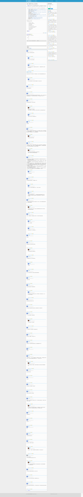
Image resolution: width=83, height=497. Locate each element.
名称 (28, 36)
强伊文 (30, 107)
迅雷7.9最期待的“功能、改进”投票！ (32, 3)
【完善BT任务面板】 (30, 24)
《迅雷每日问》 (28, 5)
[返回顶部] (82, 496)
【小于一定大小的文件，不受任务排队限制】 (33, 26)
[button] (27, 40)
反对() (30, 56)
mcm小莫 (30, 171)
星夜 (28, 419)
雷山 (29, 185)
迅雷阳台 (29, 1)
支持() (28, 56)
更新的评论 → (29, 490)
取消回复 (31, 34)
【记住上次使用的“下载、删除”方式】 (32, 27)
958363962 (29, 433)
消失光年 (29, 341)
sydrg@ (28, 34)
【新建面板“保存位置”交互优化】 (32, 23)
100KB (28, 334)
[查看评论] (82, 494)
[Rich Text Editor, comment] (36, 43)
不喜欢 (50, 7)
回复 (32, 56)
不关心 (50, 6)
